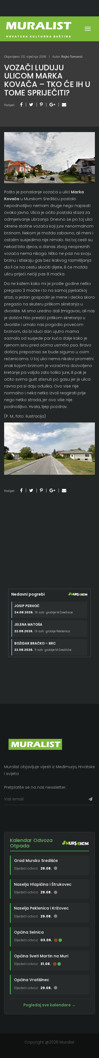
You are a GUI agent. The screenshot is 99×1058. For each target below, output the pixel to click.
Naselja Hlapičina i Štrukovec (43, 884)
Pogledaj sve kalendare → (49, 1005)
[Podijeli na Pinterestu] (41, 104)
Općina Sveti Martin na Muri (41, 956)
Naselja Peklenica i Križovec (41, 908)
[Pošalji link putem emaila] (64, 104)
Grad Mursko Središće (36, 860)
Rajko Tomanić (72, 56)
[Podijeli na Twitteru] (31, 104)
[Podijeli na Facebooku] (21, 104)
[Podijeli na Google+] (52, 104)
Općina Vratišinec (31, 980)
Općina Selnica (29, 932)
